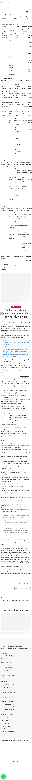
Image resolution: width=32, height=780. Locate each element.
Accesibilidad (16, 757)
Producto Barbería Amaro (11, 201)
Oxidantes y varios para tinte (11, 54)
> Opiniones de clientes (8, 731)
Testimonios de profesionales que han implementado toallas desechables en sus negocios (16, 355)
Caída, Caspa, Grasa (16, 37)
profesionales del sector (10, 508)
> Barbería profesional (8, 690)
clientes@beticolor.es (7, 655)
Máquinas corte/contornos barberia (25, 172)
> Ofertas (5, 697)
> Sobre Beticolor (7, 723)
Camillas (4, 88)
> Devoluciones (6, 670)
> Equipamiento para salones (10, 692)
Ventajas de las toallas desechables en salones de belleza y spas (16, 346)
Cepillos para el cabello (30, 62)
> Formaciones (6, 712)
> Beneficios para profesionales (10, 706)
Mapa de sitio (16, 761)
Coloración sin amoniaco (11, 32)
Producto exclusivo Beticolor (4, 37)
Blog (13, 306)
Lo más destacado (3, 17)
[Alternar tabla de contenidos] (28, 340)
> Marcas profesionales (8, 695)
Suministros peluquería (10, 209)
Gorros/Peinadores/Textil (15, 231)
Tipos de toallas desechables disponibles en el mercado (15, 349)
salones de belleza (23, 550)
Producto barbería (16, 163)
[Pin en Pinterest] (24, 583)
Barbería (6, 160)
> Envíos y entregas (7, 667)
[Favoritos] (30, 12)
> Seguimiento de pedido (9, 675)
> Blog (4, 734)
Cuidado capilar (16, 17)
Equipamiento (7, 207)
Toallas (18, 306)
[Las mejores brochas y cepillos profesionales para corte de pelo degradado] (16, 622)
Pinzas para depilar (10, 113)
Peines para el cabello (29, 69)
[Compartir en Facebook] (22, 583)
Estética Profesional (10, 81)
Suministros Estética (3, 81)
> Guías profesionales (8, 714)
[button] (3, 776)
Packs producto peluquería (3, 267)
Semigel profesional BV (17, 104)
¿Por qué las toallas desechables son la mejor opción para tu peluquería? (16, 343)
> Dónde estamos (7, 726)
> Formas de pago (7, 673)
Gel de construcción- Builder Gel (18, 124)
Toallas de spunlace (8, 449)
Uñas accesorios (22, 81)
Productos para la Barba (17, 193)
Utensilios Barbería (22, 163)
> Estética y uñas (7, 687)
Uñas (15, 81)
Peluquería (7, 15)
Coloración (16, 256)
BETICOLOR (14, 326)
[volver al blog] (15, 588)
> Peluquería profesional (9, 684)
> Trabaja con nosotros (8, 729)
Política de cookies (16, 752)
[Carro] (27, 12)
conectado (13, 600)
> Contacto (5, 678)
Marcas (6, 254)
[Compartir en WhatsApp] (27, 583)
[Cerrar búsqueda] (2, 9)
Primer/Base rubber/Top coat (18, 145)
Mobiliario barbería (28, 163)
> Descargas (6, 717)
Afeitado (17, 183)
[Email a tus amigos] (30, 583)
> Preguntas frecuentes (8, 665)
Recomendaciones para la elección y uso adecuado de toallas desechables (15, 352)
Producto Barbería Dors (11, 193)
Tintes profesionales (12, 23)
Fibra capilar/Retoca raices (25, 31)
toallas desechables (24, 376)
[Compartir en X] (19, 583)
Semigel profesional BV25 (17, 86)
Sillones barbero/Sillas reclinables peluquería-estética (25, 232)
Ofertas (6, 264)
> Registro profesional (8, 704)
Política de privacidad (16, 747)
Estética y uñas (8, 78)
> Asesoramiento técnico (9, 709)
